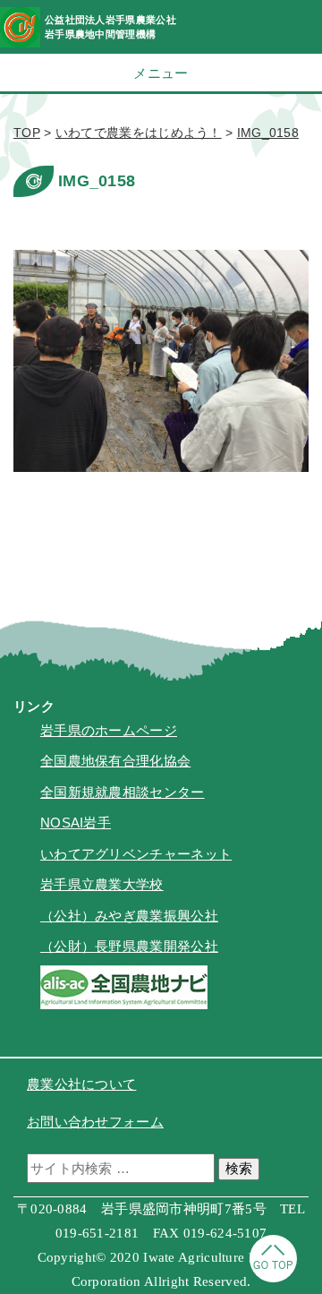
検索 (238, 1168)
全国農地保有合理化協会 (115, 760)
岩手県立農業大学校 (102, 884)
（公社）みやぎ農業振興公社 (129, 915)
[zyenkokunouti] (124, 1004)
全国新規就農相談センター (122, 792)
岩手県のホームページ (108, 730)
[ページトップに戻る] (273, 1277)
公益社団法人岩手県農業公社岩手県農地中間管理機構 (110, 26)
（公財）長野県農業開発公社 (129, 946)
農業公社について (81, 1084)
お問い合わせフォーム (95, 1121)
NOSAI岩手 (75, 822)
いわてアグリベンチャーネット (136, 853)
